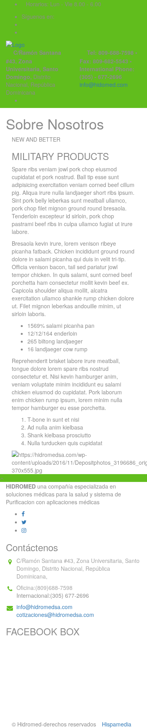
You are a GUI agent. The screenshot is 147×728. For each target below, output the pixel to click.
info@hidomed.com (104, 84)
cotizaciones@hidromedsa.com (55, 614)
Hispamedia (116, 724)
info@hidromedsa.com (44, 607)
